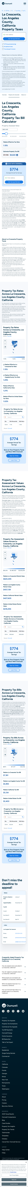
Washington (5, 1089)
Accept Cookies (14, 1184)
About (4, 1097)
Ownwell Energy (7, 1033)
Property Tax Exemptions (9, 1023)
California (13, 10)
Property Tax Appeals (8, 1020)
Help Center (6, 1150)
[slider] (6, 133)
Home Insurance (7, 1036)
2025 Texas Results (8, 1114)
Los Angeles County (18, 10)
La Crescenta (24, 10)
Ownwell (9, 336)
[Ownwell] (7, 3)
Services (4, 1017)
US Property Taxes (7, 10)
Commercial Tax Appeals (9, 1027)
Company (4, 1094)
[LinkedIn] (8, 1011)
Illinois (4, 1076)
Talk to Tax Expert (7, 1042)
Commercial (5, 1056)
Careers (4, 1103)
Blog (3, 1120)
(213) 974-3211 (18, 933)
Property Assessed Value (10, 126)
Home (3, 10)
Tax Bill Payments (7, 1030)
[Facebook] (3, 1011)
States (4, 1061)
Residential (5, 1050)
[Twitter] (18, 1011)
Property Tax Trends (8, 1129)
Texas (3, 1086)
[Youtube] (23, 1011)
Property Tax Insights (8, 1126)
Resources (5, 1111)
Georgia (4, 1073)
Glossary (4, 1139)
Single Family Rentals (8, 1053)
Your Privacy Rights (14, 1175)
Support (4, 1147)
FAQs (3, 1153)
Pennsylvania (6, 1083)
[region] (14, 1173)
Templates (5, 1135)
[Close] (26, 1162)
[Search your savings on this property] (23, 417)
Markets (4, 1047)
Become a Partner (7, 1106)
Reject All (14, 1179)
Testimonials (6, 1132)
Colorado (5, 1067)
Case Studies (6, 1123)
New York (5, 1079)
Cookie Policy (13, 1172)
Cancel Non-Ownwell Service (11, 1142)
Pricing (4, 1100)
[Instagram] (13, 1011)
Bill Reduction (6, 1039)
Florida (4, 1070)
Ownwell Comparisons (9, 1117)
